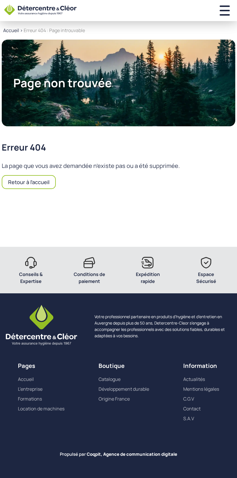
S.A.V (188, 418)
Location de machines (41, 408)
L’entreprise (30, 389)
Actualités (194, 379)
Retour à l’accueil (28, 182)
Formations (30, 399)
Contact (192, 408)
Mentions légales (201, 389)
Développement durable (124, 389)
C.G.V (188, 399)
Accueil (11, 30)
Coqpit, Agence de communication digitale (132, 454)
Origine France (114, 399)
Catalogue (110, 379)
